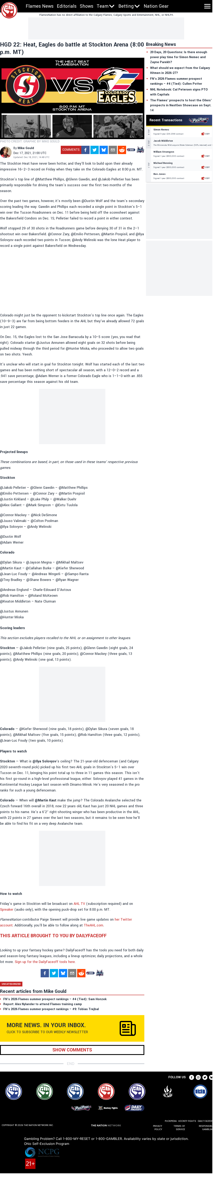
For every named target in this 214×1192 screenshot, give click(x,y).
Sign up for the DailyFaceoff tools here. (45, 961)
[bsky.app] (104, 150)
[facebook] (85, 150)
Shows (86, 6)
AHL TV (79, 903)
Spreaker (6, 909)
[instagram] (198, 1077)
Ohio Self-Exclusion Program (46, 1144)
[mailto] (113, 150)
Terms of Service (179, 1128)
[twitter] (94, 150)
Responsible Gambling (206, 1128)
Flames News (40, 6)
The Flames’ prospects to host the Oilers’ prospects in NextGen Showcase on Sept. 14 (181, 105)
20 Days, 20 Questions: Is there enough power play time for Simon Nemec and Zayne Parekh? (178, 57)
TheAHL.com (93, 925)
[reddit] (122, 150)
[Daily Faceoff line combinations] (131, 150)
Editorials (67, 6)
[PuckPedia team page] (140, 150)
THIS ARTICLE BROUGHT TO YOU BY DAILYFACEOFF (53, 935)
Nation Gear (156, 6)
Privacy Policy (157, 1128)
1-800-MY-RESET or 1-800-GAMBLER (92, 1139)
